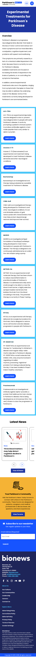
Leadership (6, 596)
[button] (27, 3)
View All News (18, 471)
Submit (5, 544)
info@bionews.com (13, 574)
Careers (5, 599)
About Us (5, 586)
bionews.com (13, 572)
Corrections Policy (8, 614)
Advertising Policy (8, 611)
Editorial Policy (7, 617)
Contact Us (6, 602)
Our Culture (6, 590)
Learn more (9, 138)
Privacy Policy (7, 620)
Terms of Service (8, 623)
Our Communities (8, 593)
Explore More (6, 607)
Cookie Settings (7, 626)
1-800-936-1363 (12, 576)
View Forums (18, 514)
